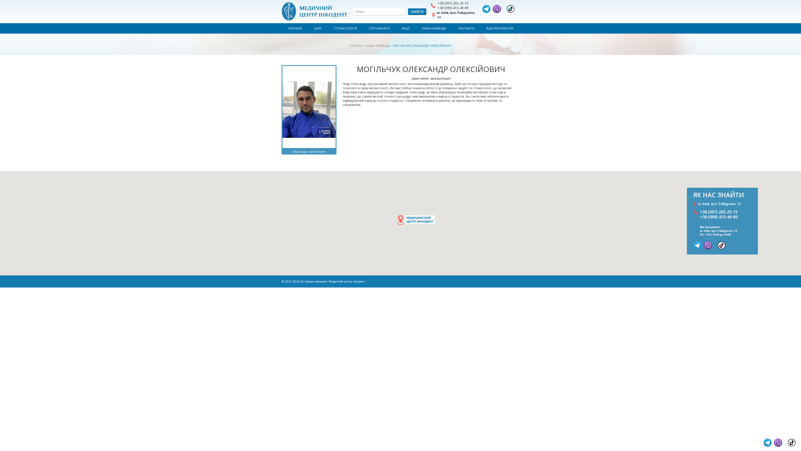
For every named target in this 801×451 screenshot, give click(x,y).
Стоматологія (345, 28)
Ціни (317, 28)
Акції (405, 28)
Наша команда (434, 28)
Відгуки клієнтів (499, 28)
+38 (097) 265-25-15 (453, 3)
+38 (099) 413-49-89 (453, 8)
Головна (295, 28)
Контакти (466, 28)
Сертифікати (379, 28)
